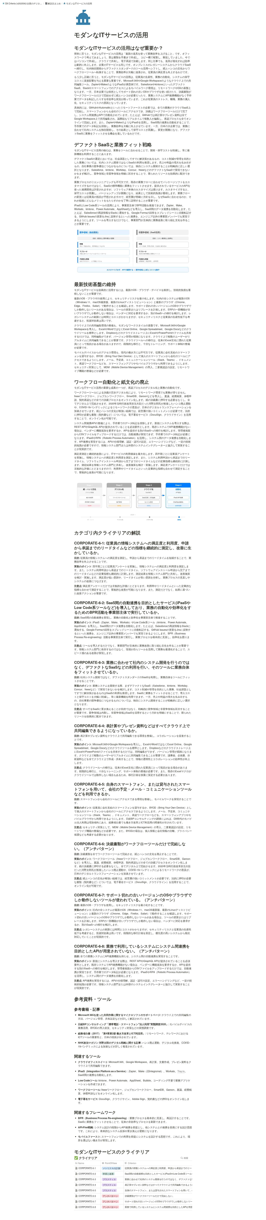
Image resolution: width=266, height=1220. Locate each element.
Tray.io (181, 1071)
